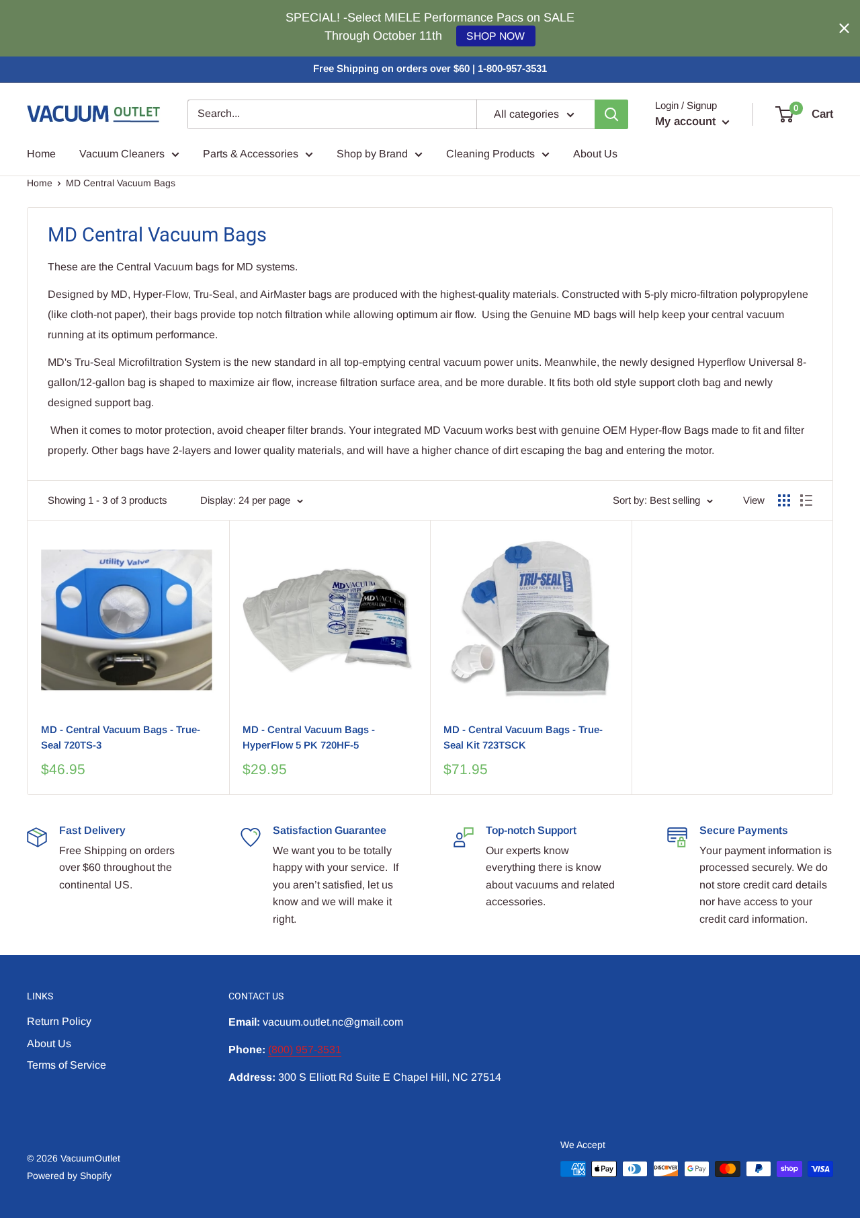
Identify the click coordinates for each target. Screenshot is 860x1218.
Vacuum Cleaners (122, 153)
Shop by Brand (372, 153)
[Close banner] (844, 29)
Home (41, 153)
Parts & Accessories (250, 153)
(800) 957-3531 (304, 1049)
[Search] (611, 114)
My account (687, 121)
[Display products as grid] (784, 500)
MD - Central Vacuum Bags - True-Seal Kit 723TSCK (523, 737)
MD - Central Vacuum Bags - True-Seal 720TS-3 (120, 737)
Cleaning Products (490, 153)
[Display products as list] (806, 500)
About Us (595, 153)
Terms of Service (66, 1065)
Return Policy (59, 1021)
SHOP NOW (495, 36)
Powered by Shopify (69, 1175)
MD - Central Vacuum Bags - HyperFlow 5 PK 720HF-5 (309, 737)
